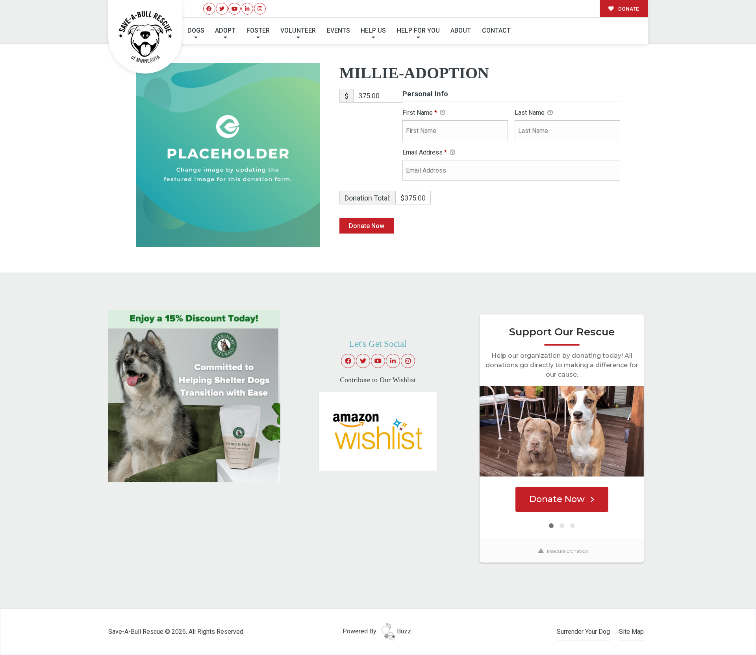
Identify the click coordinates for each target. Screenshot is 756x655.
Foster (258, 30)
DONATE (628, 9)
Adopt (225, 30)
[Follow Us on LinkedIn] (247, 9)
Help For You (418, 30)
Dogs (195, 30)
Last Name (530, 112)
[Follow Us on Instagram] (260, 9)
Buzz (403, 631)
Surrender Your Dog (583, 631)
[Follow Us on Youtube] (234, 9)
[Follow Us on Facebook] (209, 9)
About (460, 30)
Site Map (631, 631)
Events (338, 30)
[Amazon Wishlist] (378, 430)
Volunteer (298, 30)
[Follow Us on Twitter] (222, 9)
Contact (496, 30)
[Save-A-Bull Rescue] (145, 37)
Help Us (373, 30)
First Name (419, 112)
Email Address (424, 152)
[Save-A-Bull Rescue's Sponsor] (194, 395)
